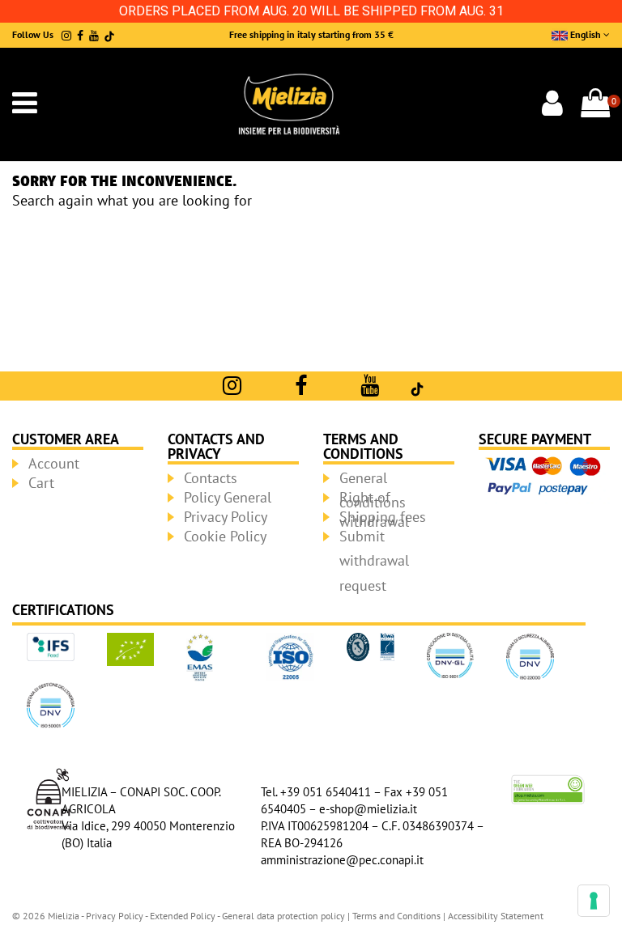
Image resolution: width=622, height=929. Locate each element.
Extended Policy (183, 916)
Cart (41, 482)
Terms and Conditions (396, 916)
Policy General (227, 497)
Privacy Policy (225, 516)
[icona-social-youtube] (94, 35)
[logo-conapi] (48, 796)
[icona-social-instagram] (66, 35)
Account (53, 463)
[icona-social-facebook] (80, 35)
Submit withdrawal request (374, 561)
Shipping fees (382, 516)
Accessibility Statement (495, 916)
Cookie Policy (225, 536)
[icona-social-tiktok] (109, 35)
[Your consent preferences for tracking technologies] (593, 900)
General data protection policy (283, 916)
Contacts (210, 478)
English (585, 34)
